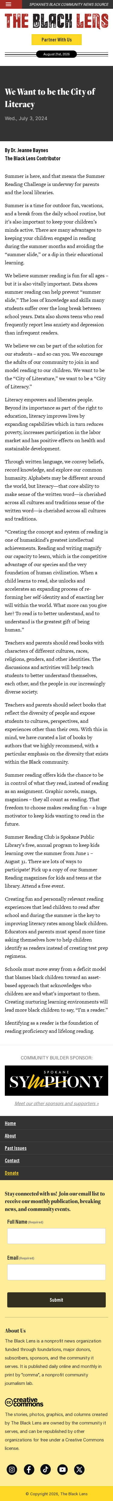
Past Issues (16, 1148)
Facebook (29, 1465)
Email (12, 1257)
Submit (56, 1300)
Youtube (62, 1465)
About (10, 1135)
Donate (12, 1173)
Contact (12, 1160)
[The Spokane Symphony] (56, 1080)
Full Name (17, 1221)
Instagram (12, 1465)
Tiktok (45, 1465)
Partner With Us (57, 39)
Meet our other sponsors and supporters (54, 1103)
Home (10, 1123)
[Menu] (11, 4)
